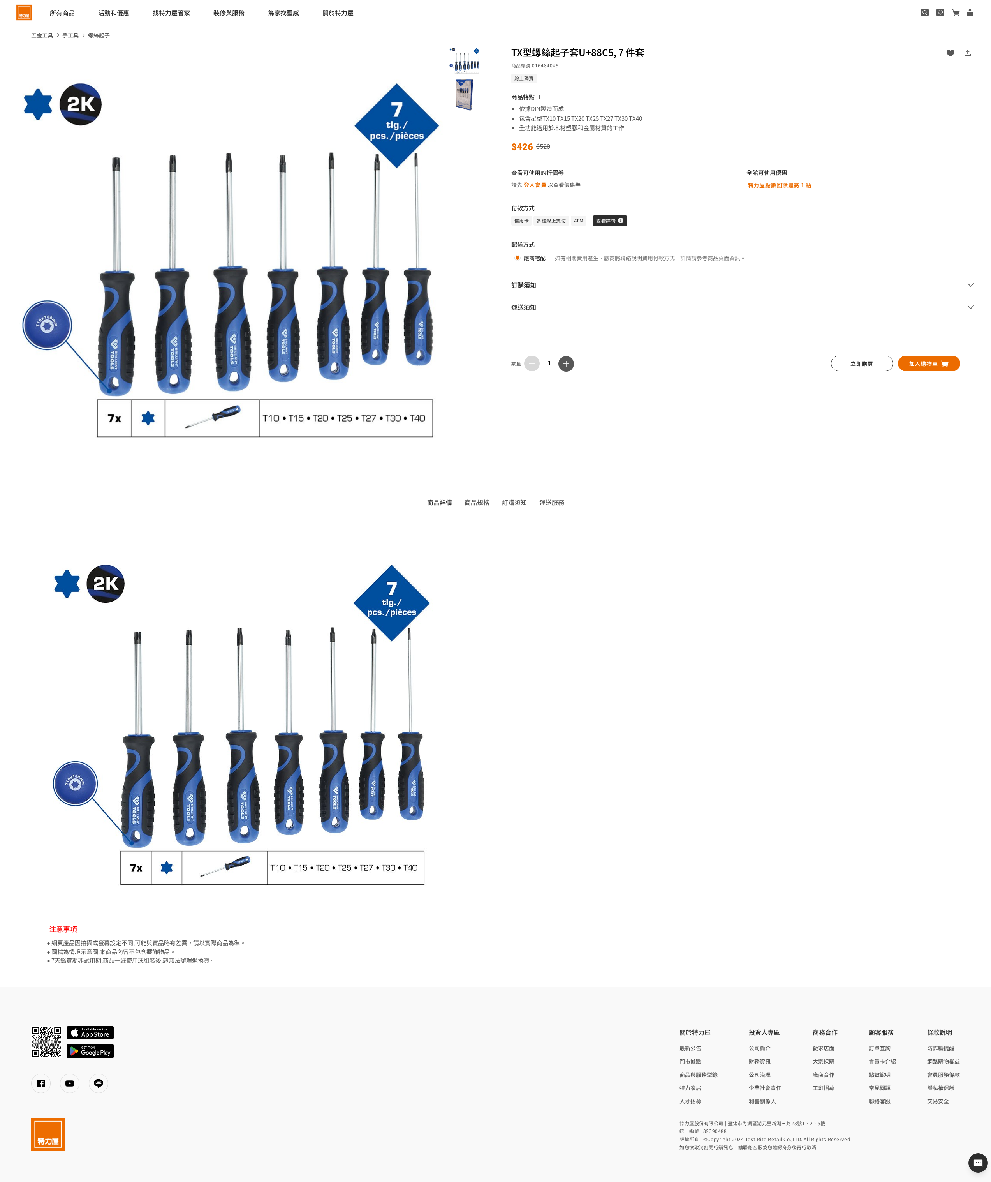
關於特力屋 (338, 12)
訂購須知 (514, 502)
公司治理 (760, 1074)
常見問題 (880, 1088)
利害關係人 (762, 1101)
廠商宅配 (535, 258)
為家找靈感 (283, 12)
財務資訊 (760, 1061)
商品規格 (477, 502)
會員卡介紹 (882, 1061)
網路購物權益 (943, 1061)
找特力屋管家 (171, 12)
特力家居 (690, 1088)
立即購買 (861, 363)
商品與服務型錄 (698, 1074)
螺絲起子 (99, 35)
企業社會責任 (765, 1088)
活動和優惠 (113, 12)
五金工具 (42, 35)
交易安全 (938, 1101)
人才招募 (690, 1101)
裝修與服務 (229, 12)
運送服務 (551, 502)
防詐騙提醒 (940, 1048)
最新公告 (690, 1048)
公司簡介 (760, 1048)
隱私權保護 (940, 1088)
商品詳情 (439, 502)
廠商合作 (823, 1074)
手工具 (70, 35)
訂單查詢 (880, 1048)
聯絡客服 (880, 1101)
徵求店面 (823, 1048)
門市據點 (690, 1061)
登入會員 (535, 185)
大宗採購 (823, 1061)
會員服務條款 (943, 1074)
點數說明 (880, 1074)
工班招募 (823, 1088)
